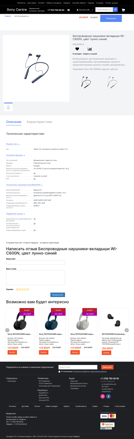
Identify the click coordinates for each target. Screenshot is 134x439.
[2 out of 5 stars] (19, 289)
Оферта (66, 3)
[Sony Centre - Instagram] (102, 398)
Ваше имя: (11, 259)
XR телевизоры (44, 381)
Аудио (72, 378)
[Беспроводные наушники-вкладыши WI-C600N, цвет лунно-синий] (8, 107)
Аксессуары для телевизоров (49, 386)
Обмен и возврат (54, 3)
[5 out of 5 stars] (28, 289)
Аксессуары (11, 381)
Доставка (32, 3)
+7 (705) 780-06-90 (109, 378)
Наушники (74, 381)
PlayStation (43, 390)
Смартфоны (11, 378)
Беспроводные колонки (79, 383)
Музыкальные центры (78, 386)
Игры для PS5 (44, 398)
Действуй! (107, 367)
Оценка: (9, 289)
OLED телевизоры (45, 383)
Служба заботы (79, 3)
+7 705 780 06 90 (55, 10)
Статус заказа (111, 3)
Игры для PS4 (44, 400)
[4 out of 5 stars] (25, 289)
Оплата (41, 3)
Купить (12, 352)
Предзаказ (111, 18)
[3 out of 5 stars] (22, 289)
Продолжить (57, 295)
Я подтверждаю (84, 371)
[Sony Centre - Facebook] (108, 398)
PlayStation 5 (43, 393)
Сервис (91, 3)
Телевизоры (43, 378)
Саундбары (74, 388)
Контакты (21, 3)
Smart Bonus (106, 392)
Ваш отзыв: (11, 269)
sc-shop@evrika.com (109, 384)
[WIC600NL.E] (36, 68)
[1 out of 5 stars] (17, 289)
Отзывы (99, 3)
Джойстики (43, 395)
